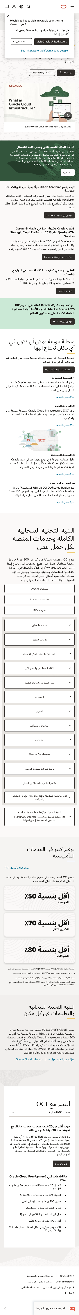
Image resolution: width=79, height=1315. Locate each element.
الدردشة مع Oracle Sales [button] (42, 72)
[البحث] (28, 6)
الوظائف (32, 1281)
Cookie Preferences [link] (65, 1281)
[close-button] (5, 1308)
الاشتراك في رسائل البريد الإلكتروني (59, 1287)
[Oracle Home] (63, 6)
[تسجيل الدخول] (14, 6)
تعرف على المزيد (62, 474)
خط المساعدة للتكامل (30, 1287)
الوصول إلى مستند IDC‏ (62, 321)
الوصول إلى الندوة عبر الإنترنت (61, 215)
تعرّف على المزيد (67, 291)
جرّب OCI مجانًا (61, 1163)
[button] (72, 6)
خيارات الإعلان (46, 1281)
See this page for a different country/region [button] (45, 50)
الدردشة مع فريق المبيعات (50, 1308)
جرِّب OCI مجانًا (66, 72)
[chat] (72, 1308)
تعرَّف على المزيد (61, 397)
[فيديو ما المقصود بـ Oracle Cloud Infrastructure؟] (39, 102)
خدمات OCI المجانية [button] (59, 1112)
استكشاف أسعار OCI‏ (16, 868)
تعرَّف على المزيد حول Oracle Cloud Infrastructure (45, 1059)
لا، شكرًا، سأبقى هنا (21, 41)
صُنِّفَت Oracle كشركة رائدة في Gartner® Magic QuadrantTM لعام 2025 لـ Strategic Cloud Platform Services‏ (42, 232)
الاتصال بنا (70, 1292)
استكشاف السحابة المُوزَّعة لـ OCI (58, 369)
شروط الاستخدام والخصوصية (40, 1275)
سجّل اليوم (67, 172)
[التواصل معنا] (6, 6)
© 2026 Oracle (67, 1275)
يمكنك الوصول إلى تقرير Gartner (59, 257)
